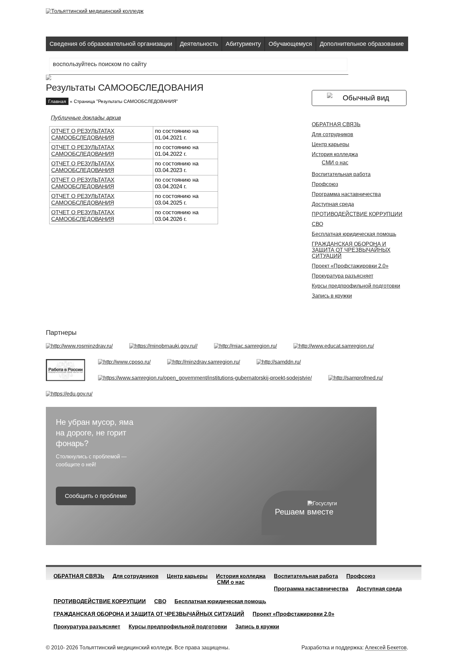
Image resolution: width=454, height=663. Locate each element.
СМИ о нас (335, 162)
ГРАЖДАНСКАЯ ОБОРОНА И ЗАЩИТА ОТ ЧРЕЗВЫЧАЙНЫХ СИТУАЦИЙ (351, 250)
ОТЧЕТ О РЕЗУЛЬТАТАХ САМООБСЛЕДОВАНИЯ (82, 134)
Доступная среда (333, 204)
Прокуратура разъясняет (342, 276)
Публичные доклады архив (86, 118)
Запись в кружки (332, 296)
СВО (317, 224)
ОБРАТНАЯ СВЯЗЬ (336, 124)
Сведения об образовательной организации (111, 44)
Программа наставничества (346, 194)
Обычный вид (366, 98)
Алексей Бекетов (386, 647)
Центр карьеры (330, 144)
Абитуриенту (243, 44)
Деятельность (199, 44)
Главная (57, 101)
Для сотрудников (332, 134)
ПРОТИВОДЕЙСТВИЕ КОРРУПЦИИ (357, 214)
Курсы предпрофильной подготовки (356, 286)
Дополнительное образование (362, 44)
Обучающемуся (290, 44)
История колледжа (335, 154)
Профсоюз (325, 184)
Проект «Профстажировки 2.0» (350, 266)
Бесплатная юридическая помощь (354, 234)
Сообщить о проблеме (96, 496)
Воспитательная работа (341, 174)
